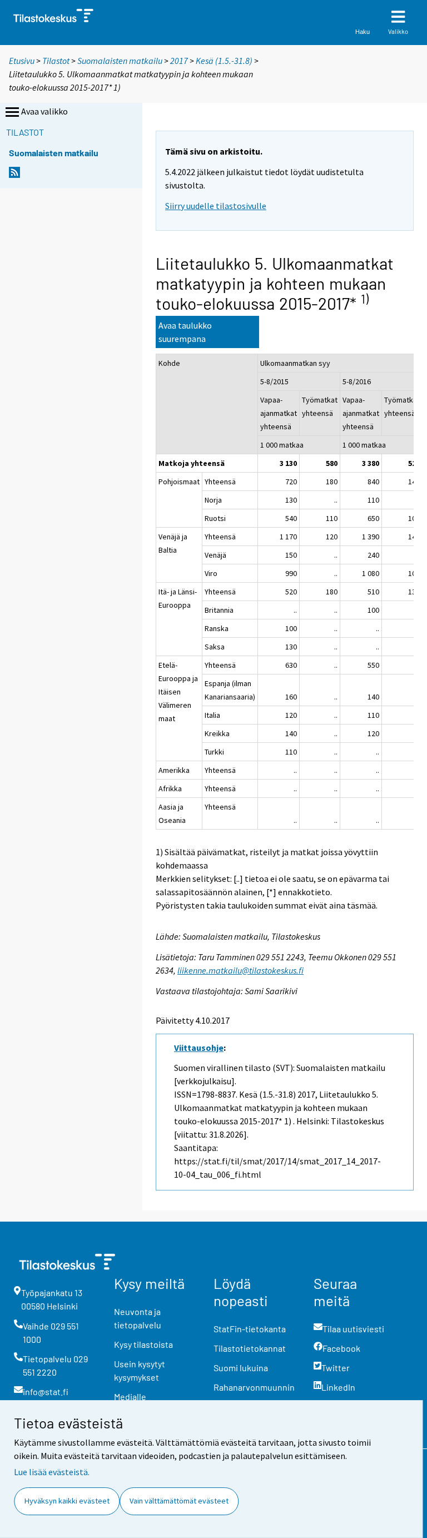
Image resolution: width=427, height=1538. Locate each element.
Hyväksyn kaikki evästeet (67, 1501)
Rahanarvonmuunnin (254, 1387)
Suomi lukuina (241, 1367)
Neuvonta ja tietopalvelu (137, 1318)
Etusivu (21, 60)
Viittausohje (199, 1047)
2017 (179, 60)
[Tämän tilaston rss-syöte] (14, 175)
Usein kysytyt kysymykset (139, 1370)
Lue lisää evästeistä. (52, 1471)
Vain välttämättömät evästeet (179, 1501)
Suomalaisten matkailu (120, 60)
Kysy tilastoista (143, 1344)
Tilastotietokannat (250, 1348)
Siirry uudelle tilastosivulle (215, 205)
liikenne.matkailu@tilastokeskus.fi (240, 970)
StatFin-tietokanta (250, 1328)
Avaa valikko (44, 111)
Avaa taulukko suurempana (185, 332)
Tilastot (55, 60)
